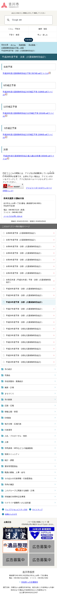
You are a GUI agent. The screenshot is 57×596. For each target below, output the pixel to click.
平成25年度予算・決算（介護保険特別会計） (24, 322)
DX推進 (8, 418)
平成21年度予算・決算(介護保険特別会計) (23, 349)
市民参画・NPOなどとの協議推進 (19, 448)
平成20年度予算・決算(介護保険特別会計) (23, 355)
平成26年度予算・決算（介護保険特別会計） (24, 315)
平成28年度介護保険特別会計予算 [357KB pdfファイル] (26, 73)
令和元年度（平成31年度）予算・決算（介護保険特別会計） (28, 281)
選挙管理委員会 (11, 466)
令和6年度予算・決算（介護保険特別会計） (24, 246)
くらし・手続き (14, 29)
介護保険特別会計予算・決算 (12, 48)
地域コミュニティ (12, 454)
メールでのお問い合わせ (12, 216)
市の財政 (31, 45)
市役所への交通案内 (29, 582)
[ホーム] (12, 5)
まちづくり (9, 393)
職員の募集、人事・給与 (15, 472)
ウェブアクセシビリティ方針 (16, 510)
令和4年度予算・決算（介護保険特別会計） (24, 260)
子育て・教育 (14, 35)
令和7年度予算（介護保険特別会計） (21, 240)
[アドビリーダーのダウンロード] (13, 188)
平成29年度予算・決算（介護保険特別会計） (24, 295)
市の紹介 (8, 369)
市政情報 (28, 40)
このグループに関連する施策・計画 (19, 490)
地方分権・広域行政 (13, 424)
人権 (6, 442)
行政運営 (8, 430)
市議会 (7, 375)
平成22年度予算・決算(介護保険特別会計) (23, 342)
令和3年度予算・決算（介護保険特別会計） (24, 266)
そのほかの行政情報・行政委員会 (18, 478)
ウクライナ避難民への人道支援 (18, 503)
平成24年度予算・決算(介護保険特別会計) (23, 329)
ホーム (13, 45)
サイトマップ (37, 510)
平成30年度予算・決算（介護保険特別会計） (24, 289)
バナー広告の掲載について (37, 522)
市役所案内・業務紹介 (14, 381)
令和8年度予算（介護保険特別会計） (21, 233)
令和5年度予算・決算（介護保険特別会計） (24, 253)
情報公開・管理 (11, 412)
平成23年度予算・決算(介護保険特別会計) (23, 335)
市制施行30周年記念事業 (15, 497)
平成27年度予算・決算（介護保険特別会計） (24, 309)
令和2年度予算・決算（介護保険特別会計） (24, 273)
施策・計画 (9, 387)
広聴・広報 (9, 406)
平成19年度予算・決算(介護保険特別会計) (23, 362)
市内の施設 (9, 484)
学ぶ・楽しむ (43, 35)
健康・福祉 (42, 29)
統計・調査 (9, 460)
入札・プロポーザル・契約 (16, 436)
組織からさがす (11, 514)
